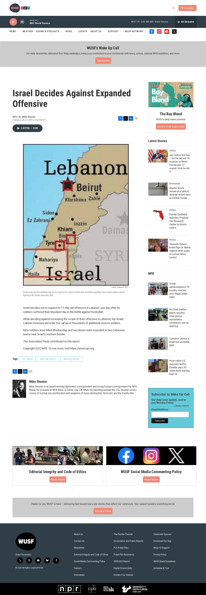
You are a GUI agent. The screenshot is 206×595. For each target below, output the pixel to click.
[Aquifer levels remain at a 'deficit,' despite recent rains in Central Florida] (158, 189)
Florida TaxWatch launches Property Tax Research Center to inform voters (179, 221)
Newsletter (79, 548)
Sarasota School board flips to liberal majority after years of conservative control (179, 251)
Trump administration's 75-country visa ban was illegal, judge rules (179, 290)
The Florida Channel (123, 534)
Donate (188, 8)
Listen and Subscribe (170, 126)
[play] (13, 22)
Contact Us (79, 541)
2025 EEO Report (122, 561)
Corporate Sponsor (163, 534)
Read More (58, 479)
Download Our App (162, 541)
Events (83, 31)
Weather (27, 31)
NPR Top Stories (48, 359)
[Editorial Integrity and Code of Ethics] (58, 455)
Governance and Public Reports (128, 541)
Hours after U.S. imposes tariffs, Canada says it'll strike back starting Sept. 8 (179, 367)
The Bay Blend (171, 114)
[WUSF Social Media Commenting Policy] (151, 455)
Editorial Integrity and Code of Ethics (57, 471)
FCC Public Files (121, 548)
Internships (79, 575)
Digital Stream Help (123, 568)
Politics (172, 150)
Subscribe (103, 60)
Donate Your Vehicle (123, 575)
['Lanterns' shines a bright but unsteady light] (158, 343)
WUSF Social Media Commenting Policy (151, 471)
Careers (78, 568)
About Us (78, 534)
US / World (27, 359)
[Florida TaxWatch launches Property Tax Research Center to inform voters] (158, 215)
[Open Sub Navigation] (18, 31)
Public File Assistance (124, 555)
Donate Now (103, 511)
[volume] (22, 22)
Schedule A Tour (161, 568)
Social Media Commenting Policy (89, 561)
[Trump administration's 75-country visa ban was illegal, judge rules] (158, 288)
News (13, 31)
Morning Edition (71, 359)
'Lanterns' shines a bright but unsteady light (179, 342)
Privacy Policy (160, 555)
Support (113, 31)
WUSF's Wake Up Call (103, 48)
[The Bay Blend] (170, 94)
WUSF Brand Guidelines (165, 561)
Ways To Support (162, 548)
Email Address (160, 409)
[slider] (27, 21)
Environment (174, 183)
